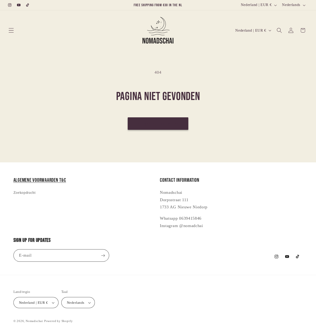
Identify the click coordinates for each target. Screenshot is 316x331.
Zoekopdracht (24, 192)
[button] (11, 30)
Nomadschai (34, 321)
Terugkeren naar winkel (158, 123)
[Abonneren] (103, 255)
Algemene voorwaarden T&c (39, 180)
